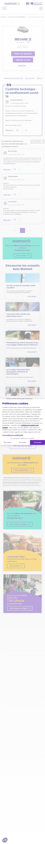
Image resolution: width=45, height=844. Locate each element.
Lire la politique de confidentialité (12, 435)
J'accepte (37, 442)
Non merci (7, 442)
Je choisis (22, 442)
